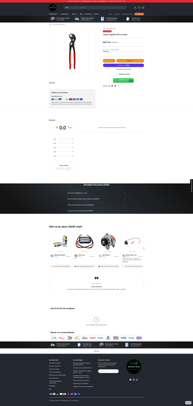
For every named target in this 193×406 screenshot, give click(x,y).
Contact (96, 14)
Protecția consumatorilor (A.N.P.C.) (82, 368)
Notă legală (52, 386)
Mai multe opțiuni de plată (123, 69)
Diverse (74, 14)
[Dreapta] (143, 285)
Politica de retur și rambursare (57, 375)
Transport (117, 14)
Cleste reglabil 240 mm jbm (59, 24)
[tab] (52, 82)
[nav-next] (143, 248)
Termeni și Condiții (54, 369)
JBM (104, 28)
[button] (143, 7)
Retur (110, 14)
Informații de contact (54, 363)
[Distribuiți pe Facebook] (112, 85)
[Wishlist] (139, 7)
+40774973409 (86, 1)
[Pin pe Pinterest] (115, 85)
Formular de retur (54, 378)
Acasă (50, 24)
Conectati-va (88, 14)
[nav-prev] (49, 248)
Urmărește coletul (127, 14)
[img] (60, 251)
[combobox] (95, 7)
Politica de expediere (55, 372)
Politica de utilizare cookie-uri (81, 380)
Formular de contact (54, 366)
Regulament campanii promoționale (83, 386)
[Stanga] (49, 285)
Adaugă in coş (130, 60)
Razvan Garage (55, 400)
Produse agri (64, 14)
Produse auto (53, 14)
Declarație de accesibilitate (80, 383)
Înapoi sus (96, 351)
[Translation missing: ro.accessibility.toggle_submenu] (58, 14)
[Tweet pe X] (109, 85)
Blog (81, 14)
